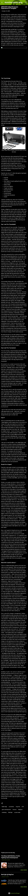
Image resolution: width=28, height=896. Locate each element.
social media (17, 812)
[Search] (26, 3)
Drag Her (18, 806)
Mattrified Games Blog (13, 2)
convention (11, 806)
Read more (24, 870)
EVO (23, 806)
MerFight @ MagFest (7, 874)
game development (6, 809)
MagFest (20, 809)
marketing (4, 812)
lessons (14, 809)
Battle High (4, 806)
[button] (26, 7)
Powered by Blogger (15, 893)
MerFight (10, 812)
